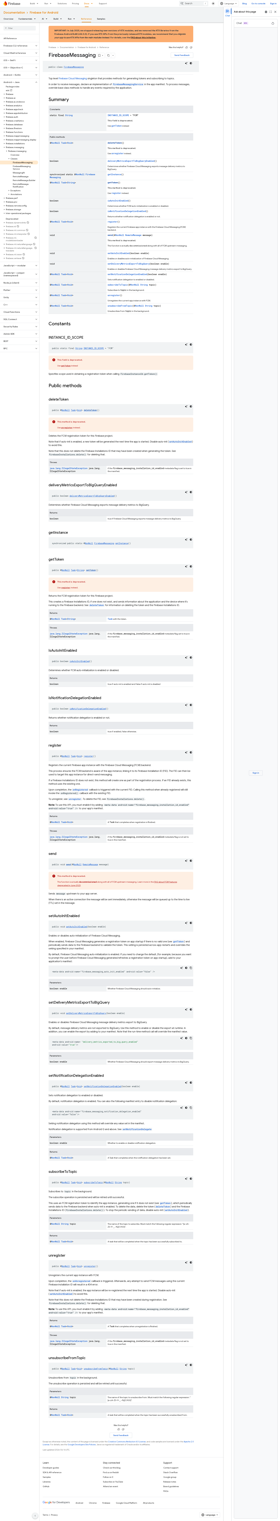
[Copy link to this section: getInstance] (71, 533)
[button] (17, 46)
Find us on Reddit (111, 1472)
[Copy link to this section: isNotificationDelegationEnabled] (104, 698)
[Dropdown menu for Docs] (92, 3)
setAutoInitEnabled (119, 253)
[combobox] (193, 3)
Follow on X (108, 1477)
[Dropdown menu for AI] (47, 18)
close (275, 12)
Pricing (75, 3)
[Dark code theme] (191, 63)
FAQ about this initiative (143, 37)
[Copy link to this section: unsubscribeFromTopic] (88, 1358)
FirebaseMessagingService (128, 84)
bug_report (266, 12)
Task (63, 142)
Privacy (54, 1515)
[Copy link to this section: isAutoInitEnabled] (80, 651)
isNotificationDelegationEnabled (127, 211)
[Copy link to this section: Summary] (72, 100)
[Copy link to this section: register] (64, 745)
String (69, 115)
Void (69, 142)
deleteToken (115, 142)
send (110, 235)
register (116, 193)
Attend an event (110, 1486)
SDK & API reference (52, 1472)
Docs (86, 3)
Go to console (258, 3)
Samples (101, 19)
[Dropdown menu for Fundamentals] (35, 18)
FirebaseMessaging (74, 67)
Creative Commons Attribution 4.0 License (127, 1441)
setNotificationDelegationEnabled (127, 274)
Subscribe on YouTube (113, 1481)
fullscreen (270, 12)
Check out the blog (111, 1467)
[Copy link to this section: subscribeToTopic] (80, 1172)
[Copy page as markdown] (108, 55)
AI (43, 19)
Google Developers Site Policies (82, 1444)
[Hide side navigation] (35, 1516)
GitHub (46, 1486)
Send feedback (182, 55)
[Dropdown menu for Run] (51, 3)
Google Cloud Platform (126, 1503)
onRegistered (80, 789)
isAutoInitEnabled (118, 200)
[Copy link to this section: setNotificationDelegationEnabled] (107, 1076)
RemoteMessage (133, 235)
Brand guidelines (171, 1486)
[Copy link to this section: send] (59, 854)
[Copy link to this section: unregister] (68, 1256)
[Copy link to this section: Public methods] (85, 386)
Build (32, 3)
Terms (45, 1515)
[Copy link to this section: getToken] (67, 559)
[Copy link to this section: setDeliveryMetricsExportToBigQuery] (113, 1003)
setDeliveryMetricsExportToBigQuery (128, 263)
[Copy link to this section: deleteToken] (71, 399)
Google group (169, 1477)
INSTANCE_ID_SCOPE (118, 115)
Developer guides (51, 1467)
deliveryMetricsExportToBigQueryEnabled (131, 161)
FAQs (165, 1491)
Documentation (14, 12)
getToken (116, 125)
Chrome (93, 1503)
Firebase (52, 47)
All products (148, 1503)
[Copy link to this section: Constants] (73, 324)
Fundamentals (25, 19)
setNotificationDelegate (137, 1129)
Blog (244, 3)
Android (79, 1503)
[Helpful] (186, 47)
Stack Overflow (170, 1472)
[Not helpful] (191, 47)
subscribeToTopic (118, 284)
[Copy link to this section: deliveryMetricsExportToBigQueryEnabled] (120, 485)
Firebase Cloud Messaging (72, 78)
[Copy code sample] (191, 968)
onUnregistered (81, 1281)
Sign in (273, 3)
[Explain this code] (186, 63)
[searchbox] (20, 28)
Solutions (62, 3)
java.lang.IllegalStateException (69, 468)
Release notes (169, 1481)
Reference (86, 19)
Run (46, 3)
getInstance (114, 174)
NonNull (55, 142)
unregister (117, 153)
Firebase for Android (44, 12)
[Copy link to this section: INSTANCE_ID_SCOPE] (86, 338)
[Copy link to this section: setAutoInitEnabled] (82, 916)
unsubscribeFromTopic (120, 305)
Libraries (46, 1481)
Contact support (170, 1467)
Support (103, 3)
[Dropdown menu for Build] (38, 3)
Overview (8, 19)
